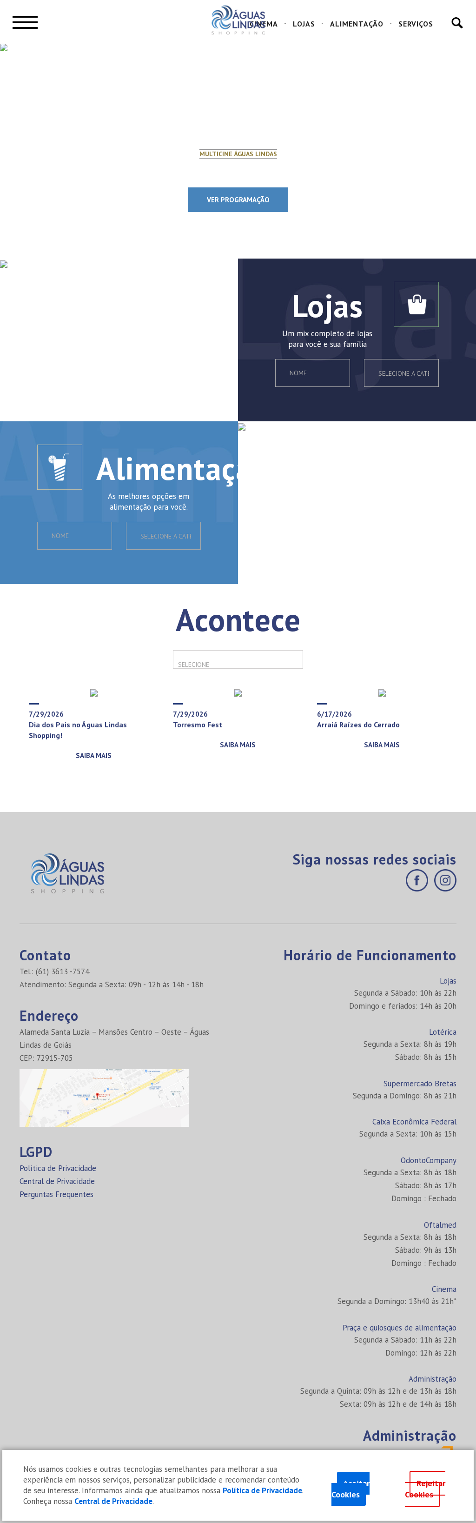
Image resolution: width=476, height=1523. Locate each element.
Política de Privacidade (58, 1168)
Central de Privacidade (57, 1181)
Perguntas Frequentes (56, 1194)
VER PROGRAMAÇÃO (238, 199)
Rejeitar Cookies (425, 1489)
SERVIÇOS (415, 23)
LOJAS (304, 23)
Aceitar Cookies (350, 1489)
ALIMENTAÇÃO (356, 23)
